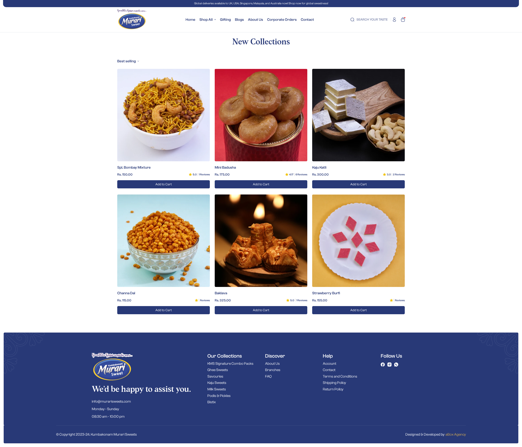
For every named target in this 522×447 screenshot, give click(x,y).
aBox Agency (456, 434)
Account (329, 363)
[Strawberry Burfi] (358, 240)
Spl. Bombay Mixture (134, 167)
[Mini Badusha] (261, 115)
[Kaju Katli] (358, 115)
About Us (255, 20)
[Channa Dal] (163, 240)
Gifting (225, 20)
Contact (307, 20)
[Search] (352, 19)
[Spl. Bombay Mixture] (163, 115)
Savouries (215, 376)
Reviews (205, 300)
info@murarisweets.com (111, 401)
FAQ (268, 376)
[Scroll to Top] (514, 424)
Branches (272, 370)
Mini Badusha (225, 167)
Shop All (206, 20)
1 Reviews (204, 174)
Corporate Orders (282, 20)
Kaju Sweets (216, 383)
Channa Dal (126, 293)
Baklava (221, 293)
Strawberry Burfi (326, 293)
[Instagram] (389, 364)
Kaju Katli (319, 167)
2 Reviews (399, 174)
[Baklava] (261, 240)
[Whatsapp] (396, 364)
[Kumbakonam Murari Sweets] (132, 19)
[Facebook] (383, 364)
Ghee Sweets (217, 370)
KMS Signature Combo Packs (230, 363)
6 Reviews (301, 174)
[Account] (394, 19)
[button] (403, 19)
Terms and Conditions (340, 376)
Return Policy (333, 389)
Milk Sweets (216, 389)
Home (190, 20)
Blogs (239, 20)
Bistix (211, 402)
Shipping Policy (334, 383)
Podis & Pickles (219, 396)
